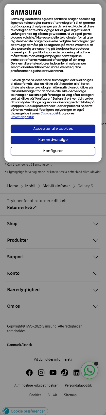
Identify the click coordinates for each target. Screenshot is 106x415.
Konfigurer (53, 151)
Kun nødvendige (53, 140)
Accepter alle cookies (53, 129)
